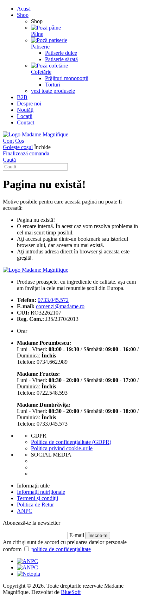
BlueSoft (71, 592)
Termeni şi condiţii (37, 498)
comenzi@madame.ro (60, 306)
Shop (23, 15)
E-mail (76, 535)
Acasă (24, 9)
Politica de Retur (35, 505)
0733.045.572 (53, 300)
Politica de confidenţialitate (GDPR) (71, 442)
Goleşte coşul (18, 147)
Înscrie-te (97, 535)
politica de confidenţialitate (61, 549)
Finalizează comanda (26, 153)
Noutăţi (25, 110)
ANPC (24, 511)
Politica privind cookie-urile (62, 448)
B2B (22, 97)
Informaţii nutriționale (41, 492)
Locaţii (24, 116)
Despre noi (29, 103)
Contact (25, 122)
